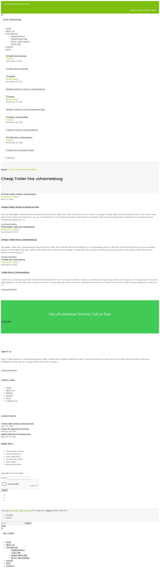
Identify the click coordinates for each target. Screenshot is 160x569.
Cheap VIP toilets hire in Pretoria (15, 429)
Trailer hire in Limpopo (17, 68)
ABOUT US (10, 31)
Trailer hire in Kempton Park (20, 150)
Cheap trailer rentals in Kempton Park (20, 207)
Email (4, 478)
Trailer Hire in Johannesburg (15, 272)
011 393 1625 (6, 321)
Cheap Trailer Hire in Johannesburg (19, 239)
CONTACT (10, 158)
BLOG (8, 49)
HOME (8, 28)
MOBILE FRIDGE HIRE (19, 39)
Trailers (9, 58)
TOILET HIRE (16, 44)
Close (3, 526)
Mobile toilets (12, 79)
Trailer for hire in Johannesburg (22, 129)
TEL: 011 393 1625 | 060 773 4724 (17, 4)
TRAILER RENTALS (18, 36)
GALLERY (9, 47)
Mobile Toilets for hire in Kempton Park (25, 109)
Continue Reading (9, 224)
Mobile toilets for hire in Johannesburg (25, 89)
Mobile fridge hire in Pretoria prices (16, 434)
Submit (4, 490)
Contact (9, 515)
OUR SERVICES (12, 33)
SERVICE (9, 393)
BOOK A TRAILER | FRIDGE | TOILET (143, 10)
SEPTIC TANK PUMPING (20, 41)
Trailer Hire (6, 196)
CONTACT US (11, 401)
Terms (9, 517)
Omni (48, 510)
